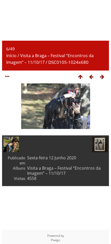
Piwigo (55, 240)
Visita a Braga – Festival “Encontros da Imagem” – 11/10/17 (64, 170)
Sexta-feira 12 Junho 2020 (51, 158)
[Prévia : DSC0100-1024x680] (91, 76)
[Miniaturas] (80, 76)
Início (11, 55)
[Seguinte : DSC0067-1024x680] (102, 76)
